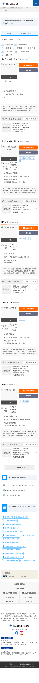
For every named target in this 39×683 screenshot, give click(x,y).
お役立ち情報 (19, 588)
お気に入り (29, 601)
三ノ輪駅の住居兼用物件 (11, 561)
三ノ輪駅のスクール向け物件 (12, 550)
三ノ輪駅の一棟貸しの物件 (12, 539)
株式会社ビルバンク (20, 626)
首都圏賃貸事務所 (19, 584)
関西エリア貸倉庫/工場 (29, 593)
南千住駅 (15, 94)
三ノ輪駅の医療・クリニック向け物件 (15, 546)
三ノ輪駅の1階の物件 (10, 535)
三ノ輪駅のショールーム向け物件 (14, 553)
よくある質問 (28, 597)
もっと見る (20, 467)
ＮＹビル (4, 221)
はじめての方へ (10, 597)
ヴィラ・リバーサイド (10, 59)
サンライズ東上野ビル (10, 141)
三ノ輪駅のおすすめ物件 (28, 561)
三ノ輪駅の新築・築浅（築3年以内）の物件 (16, 517)
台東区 (34, 7)
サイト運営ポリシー (11, 664)
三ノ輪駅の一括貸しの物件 (27, 535)
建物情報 (28, 70)
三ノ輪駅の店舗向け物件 (11, 542)
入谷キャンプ (6, 302)
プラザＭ (4, 384)
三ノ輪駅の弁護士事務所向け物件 (14, 557)
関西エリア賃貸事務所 (10, 593)
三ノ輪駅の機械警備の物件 (12, 528)
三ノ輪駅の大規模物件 (11, 521)
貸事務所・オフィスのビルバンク (11, 7)
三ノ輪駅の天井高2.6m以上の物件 (14, 531)
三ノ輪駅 (21, 419)
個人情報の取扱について (26, 664)
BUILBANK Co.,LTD (17, 666)
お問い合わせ (29, 65)
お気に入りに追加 (31, 119)
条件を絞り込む (26, 33)
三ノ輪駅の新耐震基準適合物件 (13, 524)
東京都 (26, 7)
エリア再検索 (6, 33)
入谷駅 (20, 176)
